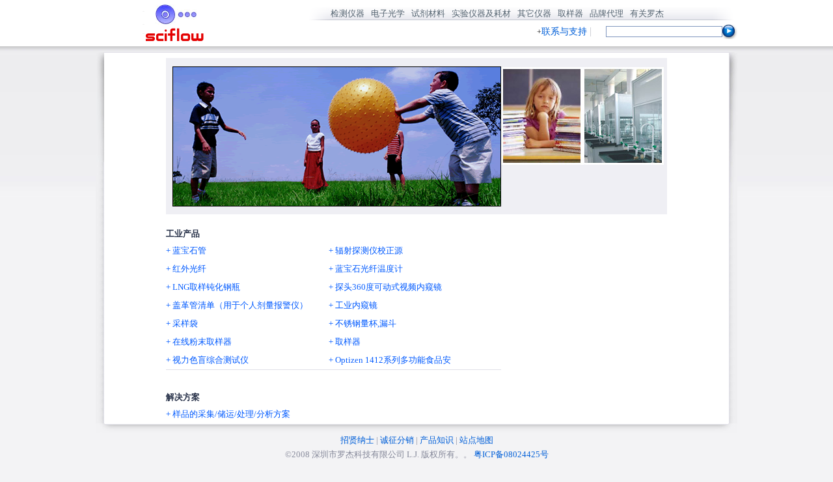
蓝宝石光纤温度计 (369, 269)
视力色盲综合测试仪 (210, 360)
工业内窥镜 (356, 305)
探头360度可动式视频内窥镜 (388, 287)
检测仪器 (347, 13)
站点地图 (476, 440)
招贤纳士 (357, 440)
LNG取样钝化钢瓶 (206, 287)
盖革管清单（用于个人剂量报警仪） (240, 305)
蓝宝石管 (189, 250)
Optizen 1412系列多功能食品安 (393, 360)
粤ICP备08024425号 (511, 454)
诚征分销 (397, 440)
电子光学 (388, 13)
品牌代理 (606, 13)
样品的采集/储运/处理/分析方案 (231, 414)
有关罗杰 (647, 13)
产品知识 (437, 440)
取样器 (570, 13)
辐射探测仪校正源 (369, 250)
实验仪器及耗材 (481, 13)
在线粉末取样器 (202, 342)
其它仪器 (534, 13)
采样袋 (185, 323)
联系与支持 (564, 31)
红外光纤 (189, 269)
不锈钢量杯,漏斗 (365, 323)
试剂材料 (428, 13)
